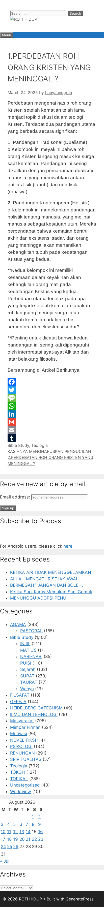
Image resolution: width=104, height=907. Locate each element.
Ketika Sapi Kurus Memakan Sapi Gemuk (51, 591)
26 (15, 846)
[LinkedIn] (52, 414)
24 (3, 846)
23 (40, 839)
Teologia (39, 445)
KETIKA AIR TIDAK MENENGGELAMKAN (50, 572)
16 (40, 831)
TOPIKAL (19, 778)
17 (3, 839)
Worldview (20, 791)
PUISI (25, 663)
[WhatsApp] (52, 406)
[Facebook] (52, 382)
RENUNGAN (22, 753)
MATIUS (28, 650)
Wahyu (27, 688)
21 (28, 839)
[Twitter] (52, 390)
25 (9, 846)
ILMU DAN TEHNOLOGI (34, 714)
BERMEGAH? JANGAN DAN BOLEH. (46, 585)
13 (21, 831)
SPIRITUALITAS (25, 759)
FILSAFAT (20, 695)
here (67, 546)
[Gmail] (52, 422)
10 (3, 831)
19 (15, 839)
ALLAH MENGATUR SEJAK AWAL (44, 578)
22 (34, 839)
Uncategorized (25, 785)
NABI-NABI (31, 656)
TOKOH (17, 772)
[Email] (52, 430)
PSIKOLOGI (21, 746)
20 (22, 839)
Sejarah (28, 669)
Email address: (15, 496)
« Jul (4, 861)
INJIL (25, 643)
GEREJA (18, 701)
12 (15, 831)
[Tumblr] (52, 438)
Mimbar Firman (25, 727)
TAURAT (28, 682)
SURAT (27, 675)
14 (28, 831)
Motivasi (18, 733)
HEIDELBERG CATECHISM (36, 707)
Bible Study (18, 445)
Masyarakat (22, 720)
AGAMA (18, 624)
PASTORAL (31, 630)
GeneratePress (79, 898)
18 (9, 839)
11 (9, 831)
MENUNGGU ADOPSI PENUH (40, 598)
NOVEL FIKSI (23, 740)
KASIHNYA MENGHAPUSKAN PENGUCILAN (49, 451)
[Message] (52, 398)
